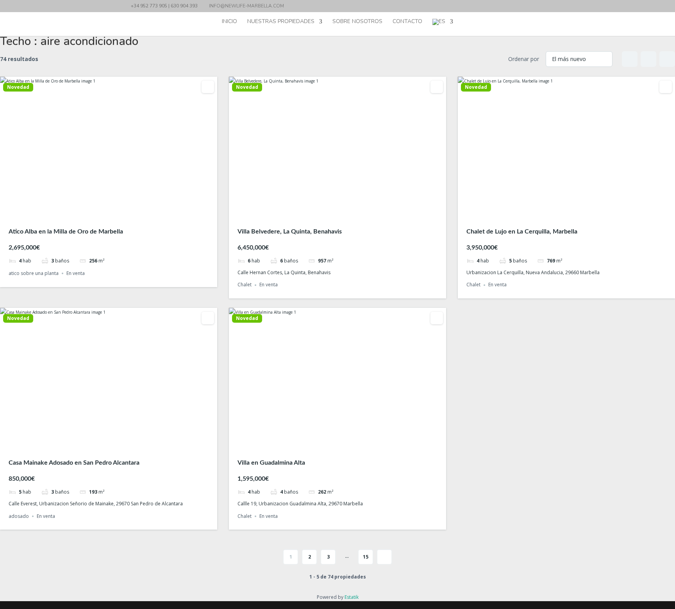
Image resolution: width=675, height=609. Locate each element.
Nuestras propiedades (280, 22)
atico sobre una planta (34, 273)
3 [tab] (108, 211)
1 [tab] (94, 211)
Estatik (352, 597)
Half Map (667, 59)
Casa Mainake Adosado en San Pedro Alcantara (74, 463)
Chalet (245, 285)
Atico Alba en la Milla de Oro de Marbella (66, 231)
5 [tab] (122, 211)
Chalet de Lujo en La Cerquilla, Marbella (521, 231)
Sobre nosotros (357, 22)
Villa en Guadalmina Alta (271, 463)
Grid (630, 59)
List (648, 59)
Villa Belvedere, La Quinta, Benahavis (290, 231)
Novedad (18, 87)
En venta (75, 273)
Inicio (229, 22)
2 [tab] (101, 211)
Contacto (407, 22)
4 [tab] (115, 211)
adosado (19, 516)
